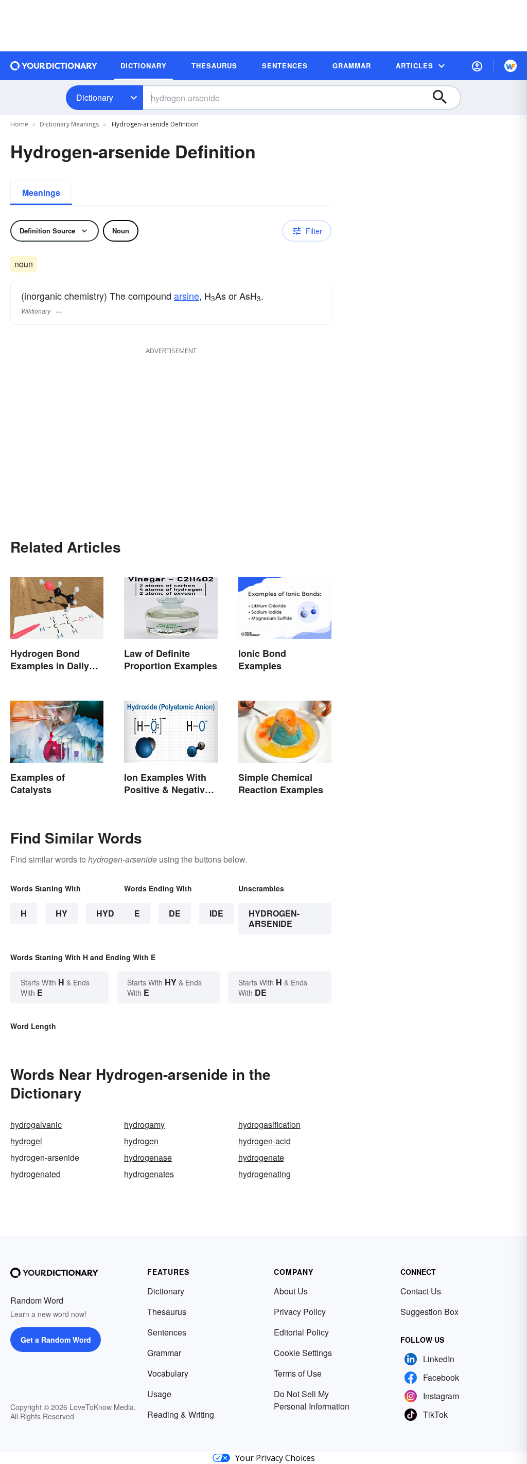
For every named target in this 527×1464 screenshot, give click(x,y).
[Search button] (444, 97)
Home (19, 124)
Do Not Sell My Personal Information (311, 1400)
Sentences (166, 1332)
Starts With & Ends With (55, 987)
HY (61, 913)
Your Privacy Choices (275, 1457)
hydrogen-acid (264, 1141)
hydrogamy (144, 1124)
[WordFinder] (510, 66)
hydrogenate (261, 1157)
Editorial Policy (301, 1332)
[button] (477, 66)
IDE (216, 913)
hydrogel (26, 1141)
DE (175, 913)
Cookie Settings (303, 1353)
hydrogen (141, 1141)
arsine (186, 295)
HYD (105, 913)
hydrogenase (148, 1157)
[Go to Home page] (54, 65)
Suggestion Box (429, 1311)
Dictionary (94, 97)
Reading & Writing (180, 1414)
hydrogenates (149, 1174)
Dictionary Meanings (69, 124)
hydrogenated (35, 1174)
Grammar (164, 1353)
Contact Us (420, 1291)
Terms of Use (298, 1373)
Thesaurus (166, 1311)
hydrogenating (264, 1174)
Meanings (41, 192)
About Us (291, 1291)
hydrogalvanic (36, 1124)
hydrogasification (269, 1124)
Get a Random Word (56, 1339)
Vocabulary (167, 1373)
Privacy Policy (300, 1311)
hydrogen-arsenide (274, 918)
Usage (159, 1394)
